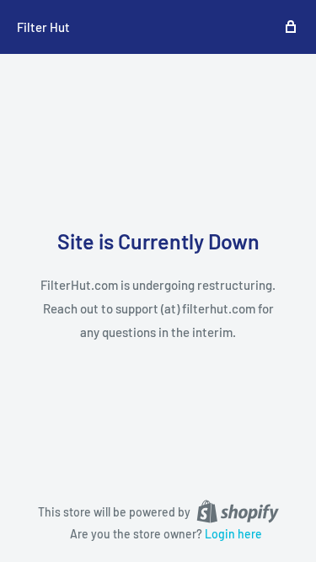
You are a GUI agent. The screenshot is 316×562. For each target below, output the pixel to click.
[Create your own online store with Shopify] (237, 510)
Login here (233, 534)
